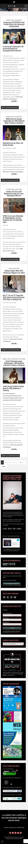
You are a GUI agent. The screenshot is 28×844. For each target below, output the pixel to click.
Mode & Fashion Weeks (16, 20)
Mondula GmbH (18, 838)
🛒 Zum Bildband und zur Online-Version (11, 549)
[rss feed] (13, 6)
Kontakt (6, 827)
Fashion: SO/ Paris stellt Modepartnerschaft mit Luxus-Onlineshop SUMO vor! (14, 193)
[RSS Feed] (13, 833)
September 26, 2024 (5, 349)
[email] (14, 6)
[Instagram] (11, 6)
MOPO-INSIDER (22, 359)
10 (20, 462)
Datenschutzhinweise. (15, 632)
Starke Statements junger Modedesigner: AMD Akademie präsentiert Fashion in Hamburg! (14, 363)
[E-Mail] (10, 833)
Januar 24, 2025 (5, 259)
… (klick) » (14, 101)
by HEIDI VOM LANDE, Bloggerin (12, 107)
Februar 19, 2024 (5, 455)
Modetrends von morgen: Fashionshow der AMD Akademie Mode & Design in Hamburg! (14, 120)
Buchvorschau (14, 546)
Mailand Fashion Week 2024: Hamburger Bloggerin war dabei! (14, 271)
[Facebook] (9, 6)
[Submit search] (3, 647)
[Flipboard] (15, 833)
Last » (4, 466)
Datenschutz (20, 827)
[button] (2, 841)
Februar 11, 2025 (5, 180)
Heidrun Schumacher (14, 837)
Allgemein (8, 189)
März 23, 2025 (4, 107)
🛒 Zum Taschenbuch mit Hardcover (10, 550)
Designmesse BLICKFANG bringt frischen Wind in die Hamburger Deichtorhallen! (14, 24)
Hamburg (8, 20)
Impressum (12, 827)
